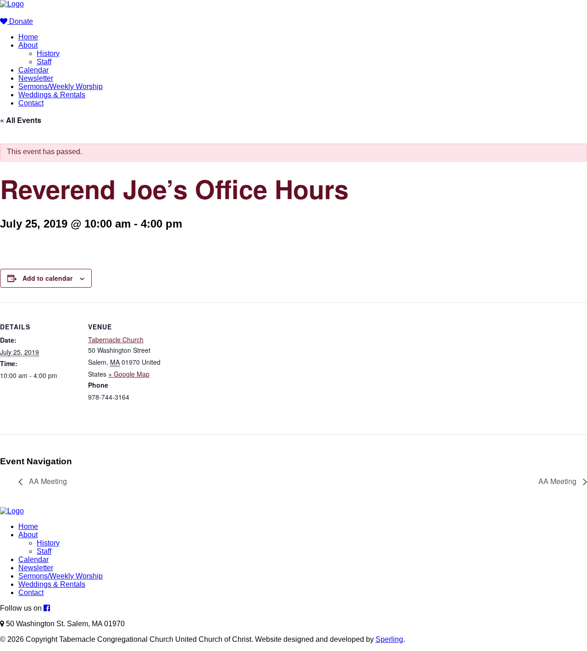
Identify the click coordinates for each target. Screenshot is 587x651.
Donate (20, 21)
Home (28, 37)
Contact (31, 103)
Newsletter (35, 78)
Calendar (33, 70)
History (48, 53)
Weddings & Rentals (51, 95)
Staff (44, 62)
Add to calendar (47, 278)
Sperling (389, 639)
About (28, 45)
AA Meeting (47, 481)
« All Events (20, 120)
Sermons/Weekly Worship (60, 86)
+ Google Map (129, 373)
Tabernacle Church (116, 339)
